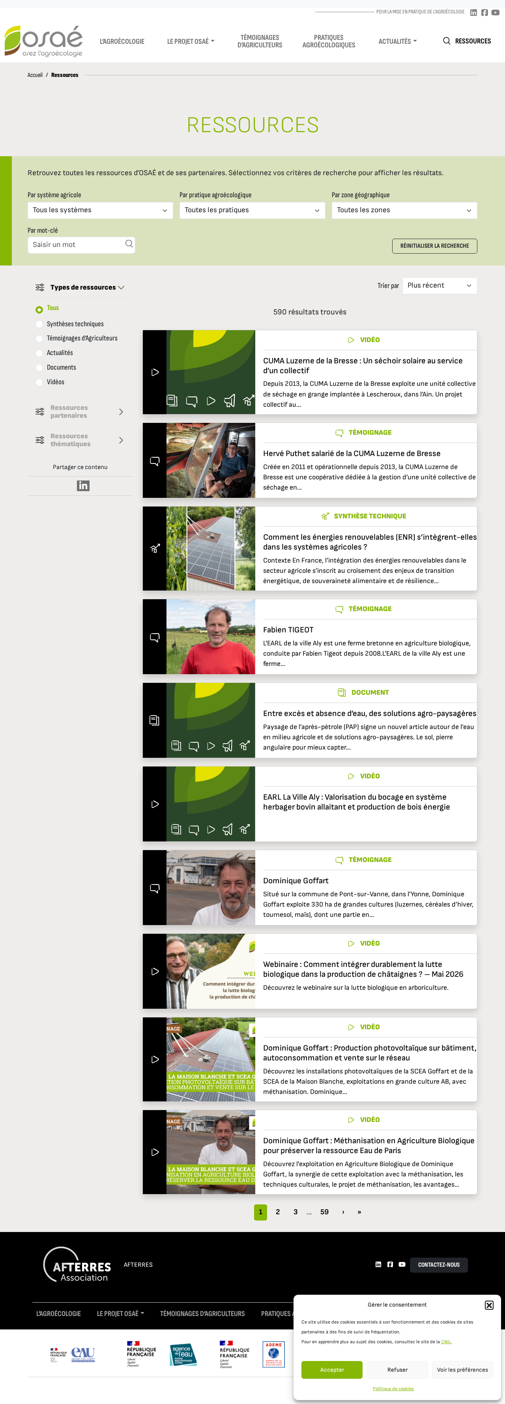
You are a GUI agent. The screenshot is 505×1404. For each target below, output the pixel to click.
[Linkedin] (473, 13)
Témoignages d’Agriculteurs (82, 338)
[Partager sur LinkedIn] (83, 485)
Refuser (397, 1370)
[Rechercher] (129, 243)
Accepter (332, 1370)
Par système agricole (54, 195)
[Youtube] (495, 13)
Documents (61, 367)
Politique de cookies (393, 1389)
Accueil (35, 75)
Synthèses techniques (75, 324)
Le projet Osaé (188, 41)
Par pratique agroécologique (216, 195)
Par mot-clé (43, 230)
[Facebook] (484, 13)
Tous (53, 308)
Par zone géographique (361, 195)
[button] (489, 1305)
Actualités (395, 41)
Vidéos (55, 382)
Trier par (388, 286)
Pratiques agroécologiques (329, 41)
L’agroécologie (122, 41)
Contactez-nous (439, 1265)
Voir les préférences (462, 1370)
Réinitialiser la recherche (434, 246)
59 (324, 1212)
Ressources (473, 41)
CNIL (446, 1342)
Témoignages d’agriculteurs (260, 41)
